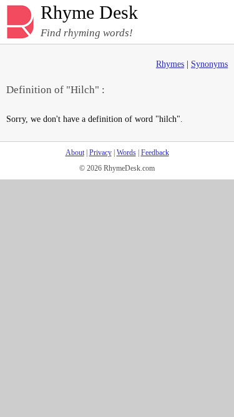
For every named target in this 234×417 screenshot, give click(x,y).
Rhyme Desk (89, 13)
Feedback (155, 152)
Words (126, 152)
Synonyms (209, 64)
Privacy (100, 152)
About (75, 152)
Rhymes (170, 64)
